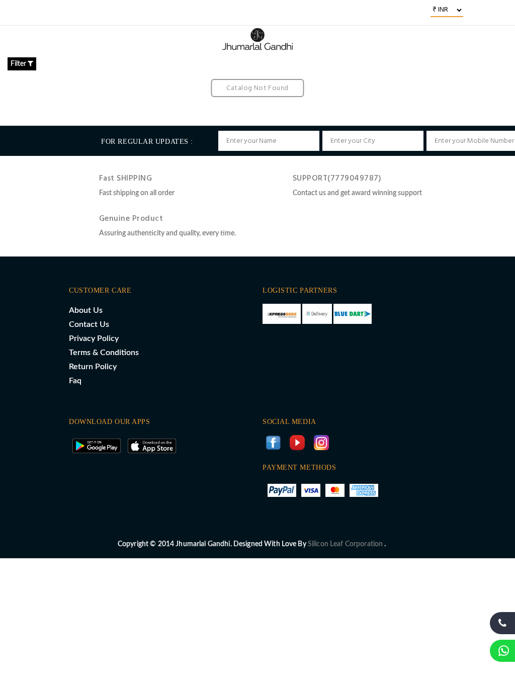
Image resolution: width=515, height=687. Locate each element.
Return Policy (93, 367)
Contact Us (89, 324)
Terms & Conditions (104, 353)
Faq (75, 381)
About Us (86, 310)
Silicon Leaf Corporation (346, 544)
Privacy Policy (94, 338)
